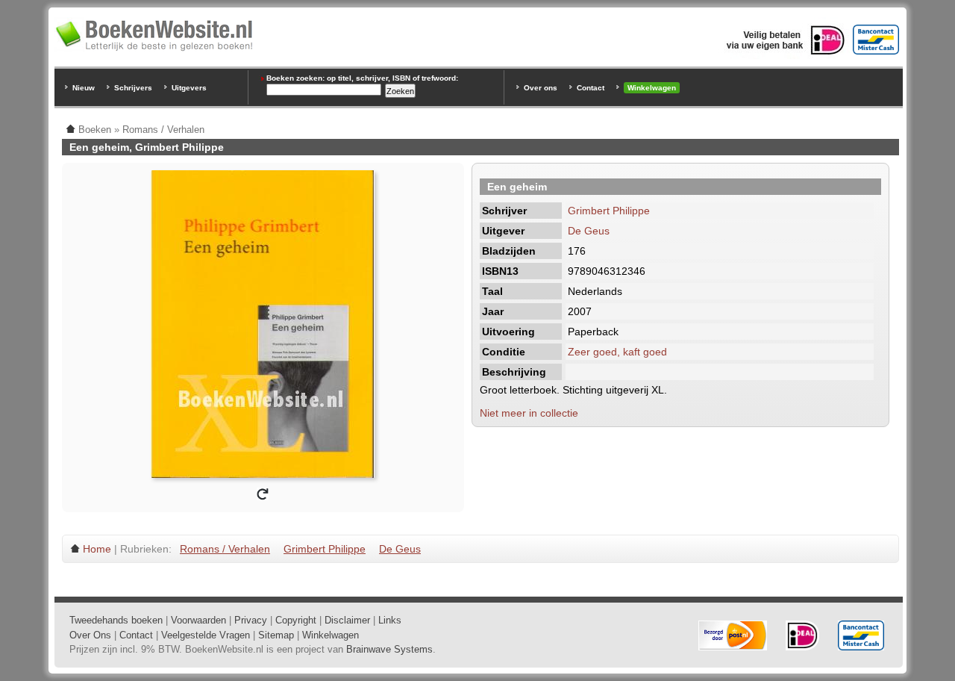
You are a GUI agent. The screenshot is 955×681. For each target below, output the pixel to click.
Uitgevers (189, 88)
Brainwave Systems (389, 649)
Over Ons (90, 635)
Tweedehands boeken (116, 620)
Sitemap (276, 635)
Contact (590, 88)
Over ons (540, 88)
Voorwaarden (198, 620)
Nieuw (83, 88)
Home (97, 549)
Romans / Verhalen (225, 549)
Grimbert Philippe (609, 211)
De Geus (589, 231)
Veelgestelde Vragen (205, 635)
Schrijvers (133, 88)
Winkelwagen (651, 88)
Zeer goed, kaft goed (617, 352)
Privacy (250, 620)
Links (389, 620)
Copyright (295, 620)
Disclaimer (347, 620)
